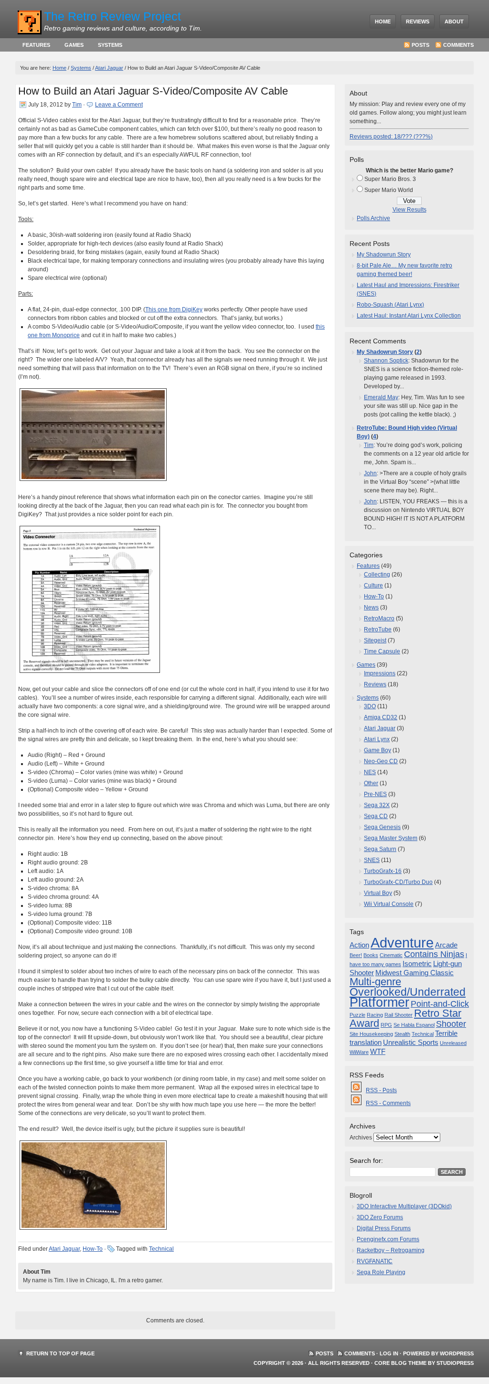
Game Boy (377, 750)
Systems (110, 45)
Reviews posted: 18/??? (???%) (391, 136)
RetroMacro (379, 618)
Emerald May (381, 397)
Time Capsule (382, 651)
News (371, 607)
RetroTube (378, 629)
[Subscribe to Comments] (357, 1103)
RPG (386, 1025)
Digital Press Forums (384, 1228)
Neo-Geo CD (381, 761)
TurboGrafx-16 (383, 871)
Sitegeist (375, 640)
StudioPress (455, 1363)
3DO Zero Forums (380, 1217)
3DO (370, 706)
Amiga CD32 (380, 717)
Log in (389, 1353)
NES (370, 772)
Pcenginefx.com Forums (388, 1239)
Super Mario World (388, 190)
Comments (458, 45)
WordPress (457, 1353)
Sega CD (376, 816)
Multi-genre (375, 982)
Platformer (379, 1002)
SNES (372, 860)
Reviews (417, 21)
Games (74, 45)
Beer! (356, 955)
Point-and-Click (440, 1004)
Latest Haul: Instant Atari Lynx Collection (409, 315)
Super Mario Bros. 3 (390, 179)
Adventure (402, 942)
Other (371, 783)
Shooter (451, 1024)
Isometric (417, 964)
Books (370, 955)
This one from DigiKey (173, 309)
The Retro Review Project (112, 16)
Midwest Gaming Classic (414, 973)
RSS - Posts (381, 1090)
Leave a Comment (119, 104)
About (454, 21)
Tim (77, 104)
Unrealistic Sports (410, 1042)
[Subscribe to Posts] (357, 1090)
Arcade (446, 945)
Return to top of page (60, 1353)
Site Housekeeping (371, 1034)
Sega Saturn (380, 849)
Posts (420, 45)
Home (383, 21)
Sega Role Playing (381, 1272)
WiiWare (359, 1052)
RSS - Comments (388, 1103)
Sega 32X (377, 805)
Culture (373, 585)
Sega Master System (390, 838)
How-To (93, 1249)
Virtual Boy (378, 893)
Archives (361, 1137)
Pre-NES (375, 794)
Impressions (379, 673)
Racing (375, 1015)
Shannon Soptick (386, 360)
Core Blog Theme (400, 1363)
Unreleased (453, 1043)
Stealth (402, 1034)
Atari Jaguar (109, 68)
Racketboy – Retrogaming (391, 1250)
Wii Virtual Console (389, 904)
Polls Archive (373, 218)
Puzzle (357, 1015)
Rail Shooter (398, 1015)
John (370, 473)
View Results (409, 209)
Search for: (366, 1160)
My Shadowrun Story (384, 254)
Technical (161, 1249)
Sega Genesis (382, 827)
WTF (377, 1051)
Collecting (377, 574)
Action (359, 945)
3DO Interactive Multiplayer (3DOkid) (404, 1206)
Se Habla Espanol (414, 1025)
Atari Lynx (377, 739)
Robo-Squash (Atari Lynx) (390, 304)
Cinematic (391, 955)
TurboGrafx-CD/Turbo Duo (398, 882)
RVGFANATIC (375, 1261)
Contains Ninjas (434, 954)
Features (36, 45)
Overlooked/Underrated (408, 992)
